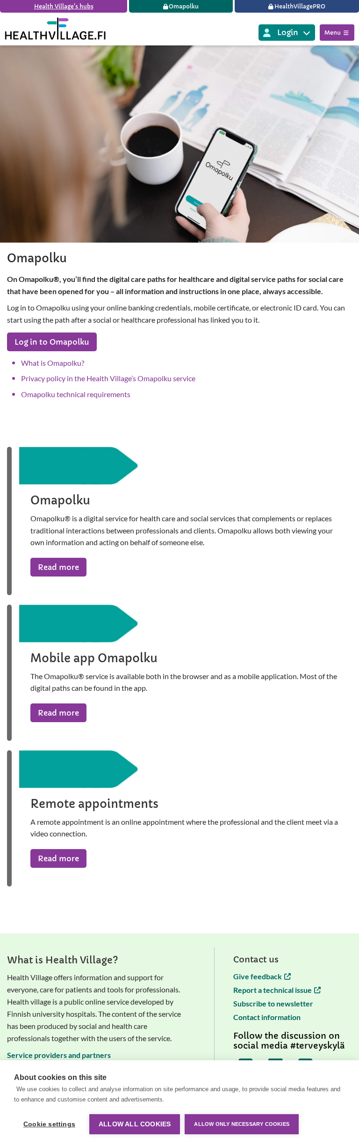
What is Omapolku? (52, 362)
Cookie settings (49, 1124)
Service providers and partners (59, 1054)
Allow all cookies (135, 1124)
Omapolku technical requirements (75, 394)
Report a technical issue (272, 989)
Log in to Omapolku (51, 342)
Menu (332, 32)
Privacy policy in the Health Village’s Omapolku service (108, 378)
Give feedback (257, 976)
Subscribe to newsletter (273, 1003)
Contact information (267, 1017)
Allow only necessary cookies (241, 1124)
